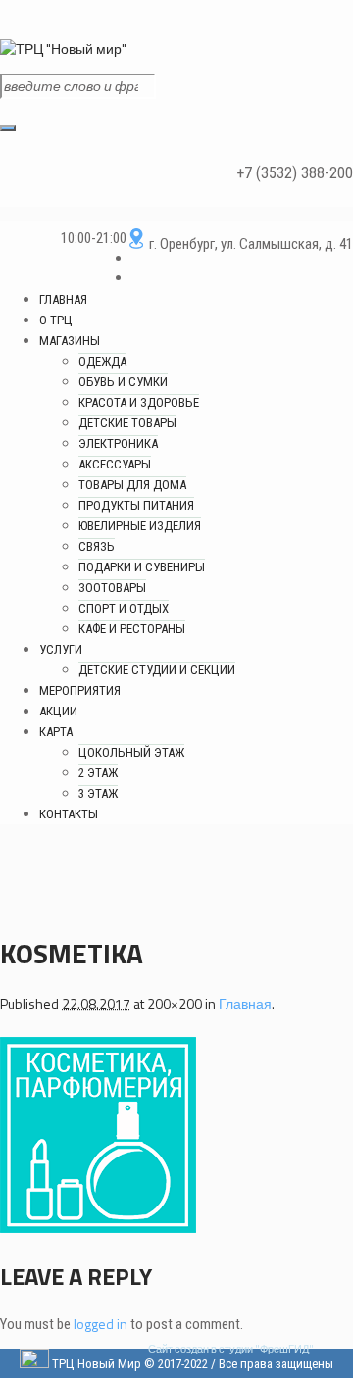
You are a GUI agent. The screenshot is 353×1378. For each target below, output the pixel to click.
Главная (245, 1003)
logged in (100, 1323)
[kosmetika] (98, 1227)
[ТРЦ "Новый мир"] (64, 48)
